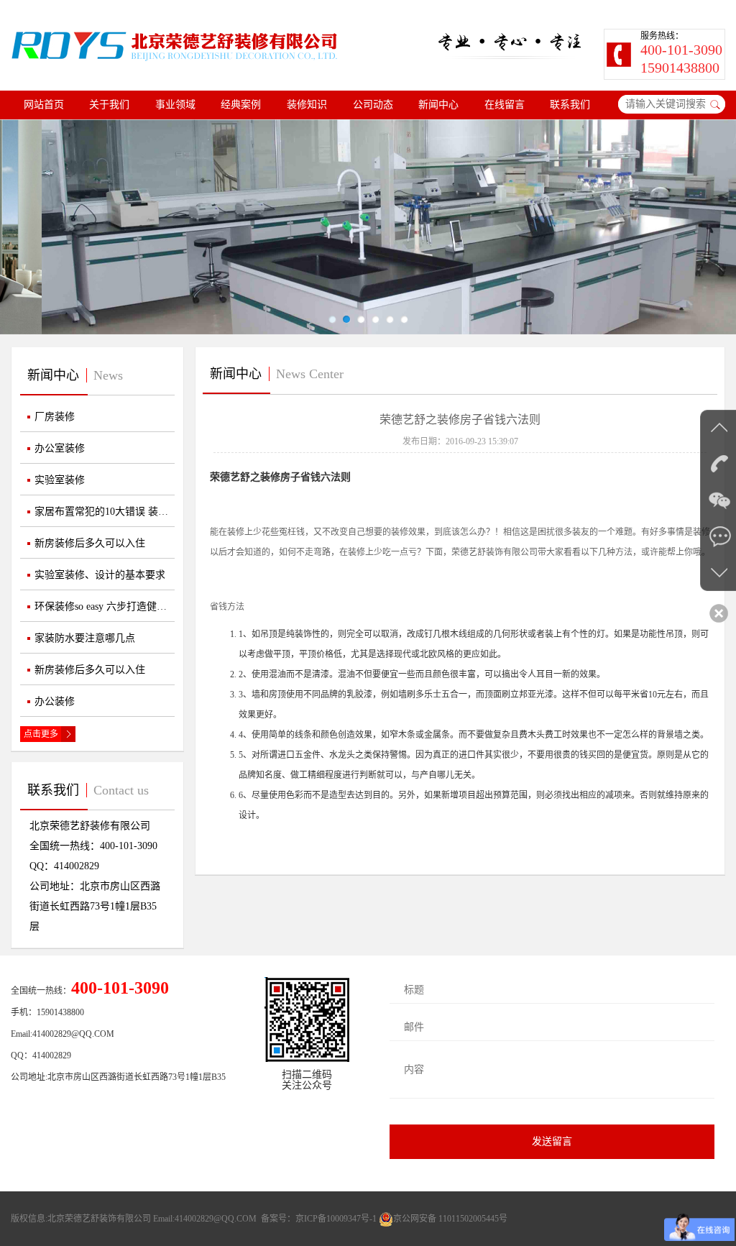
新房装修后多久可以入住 (89, 543)
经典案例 (241, 104)
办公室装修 (59, 448)
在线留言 (504, 104)
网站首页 (44, 104)
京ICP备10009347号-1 (336, 1219)
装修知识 (307, 104)
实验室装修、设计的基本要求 (99, 574)
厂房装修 (54, 416)
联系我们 (570, 104)
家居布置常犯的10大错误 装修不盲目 (104, 511)
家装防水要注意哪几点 (84, 638)
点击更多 (41, 734)
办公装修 (54, 701)
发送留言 (552, 1141)
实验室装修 (59, 480)
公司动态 (373, 104)
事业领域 (175, 104)
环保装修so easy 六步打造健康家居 (104, 606)
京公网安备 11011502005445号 (450, 1219)
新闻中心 (438, 104)
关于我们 (109, 104)
